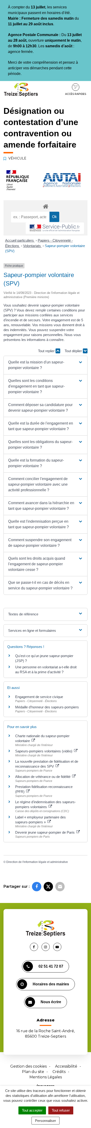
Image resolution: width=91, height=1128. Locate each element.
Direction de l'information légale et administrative (37, 862)
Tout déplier (74, 351)
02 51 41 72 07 (50, 966)
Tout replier (47, 351)
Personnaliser (45, 1121)
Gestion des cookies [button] (28, 1066)
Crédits (59, 1071)
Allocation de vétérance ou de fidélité (43, 777)
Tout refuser (61, 1110)
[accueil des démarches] (45, 206)
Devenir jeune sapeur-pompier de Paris (45, 832)
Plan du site (33, 1071)
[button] (46, 365)
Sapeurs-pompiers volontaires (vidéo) (44, 751)
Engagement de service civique (39, 697)
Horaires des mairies (51, 984)
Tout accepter (32, 1110)
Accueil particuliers (20, 240)
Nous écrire (51, 1002)
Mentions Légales (45, 1077)
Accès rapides (75, 94)
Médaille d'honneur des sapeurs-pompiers (47, 707)
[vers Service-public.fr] (55, 228)
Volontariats (32, 246)
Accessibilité (66, 1066)
